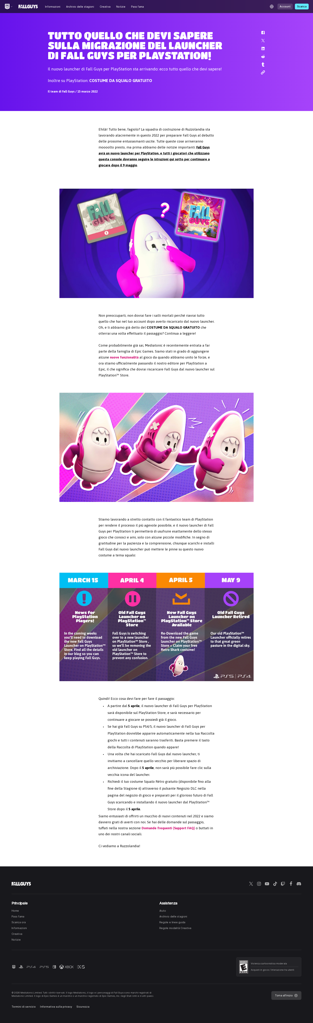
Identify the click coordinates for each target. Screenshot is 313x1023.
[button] (260, 34)
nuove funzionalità (124, 357)
